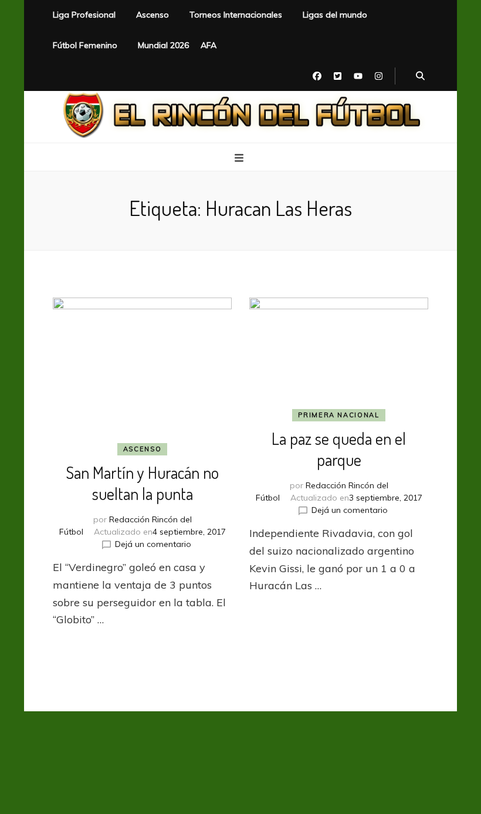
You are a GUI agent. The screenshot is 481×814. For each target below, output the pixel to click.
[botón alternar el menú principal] (240, 158)
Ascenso (152, 14)
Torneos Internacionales (235, 14)
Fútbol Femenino (85, 45)
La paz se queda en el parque (339, 449)
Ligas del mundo (335, 14)
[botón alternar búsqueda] (420, 76)
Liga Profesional (84, 14)
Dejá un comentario (153, 544)
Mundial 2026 (163, 45)
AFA (208, 45)
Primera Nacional (338, 415)
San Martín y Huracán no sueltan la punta (142, 483)
